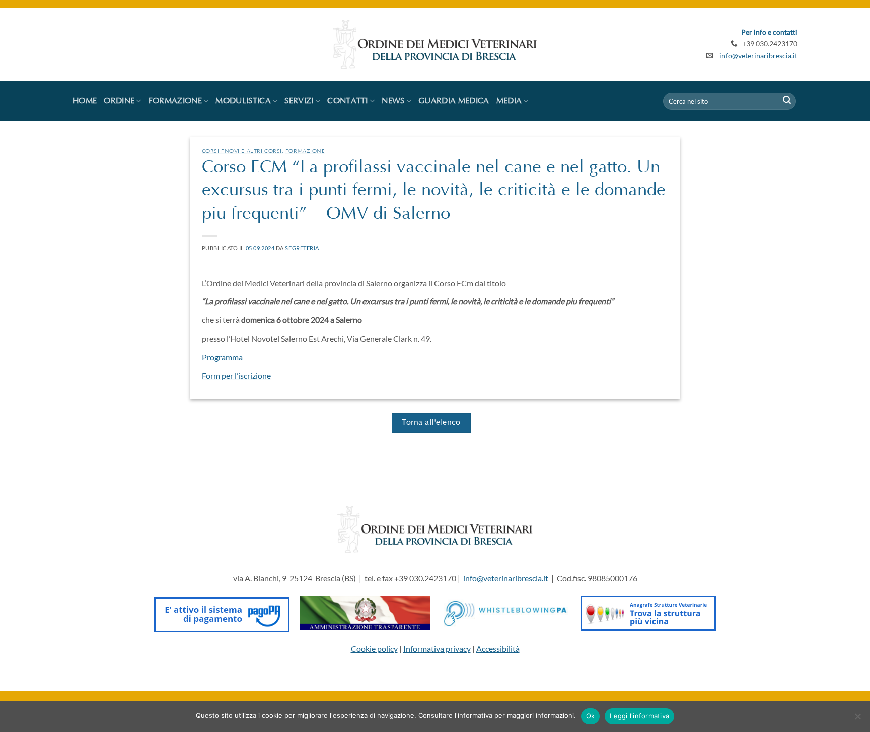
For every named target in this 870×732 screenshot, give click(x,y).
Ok (590, 716)
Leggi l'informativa (639, 716)
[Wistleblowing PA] (505, 612)
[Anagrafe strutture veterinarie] (648, 612)
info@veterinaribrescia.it (758, 56)
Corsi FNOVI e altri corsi (242, 151)
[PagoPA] (221, 612)
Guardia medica (453, 101)
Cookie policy (374, 648)
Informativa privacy (437, 648)
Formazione (305, 151)
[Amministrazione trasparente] (365, 612)
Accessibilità (498, 648)
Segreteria (302, 248)
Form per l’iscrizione (236, 375)
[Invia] (786, 101)
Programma (222, 357)
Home (84, 101)
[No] (857, 719)
